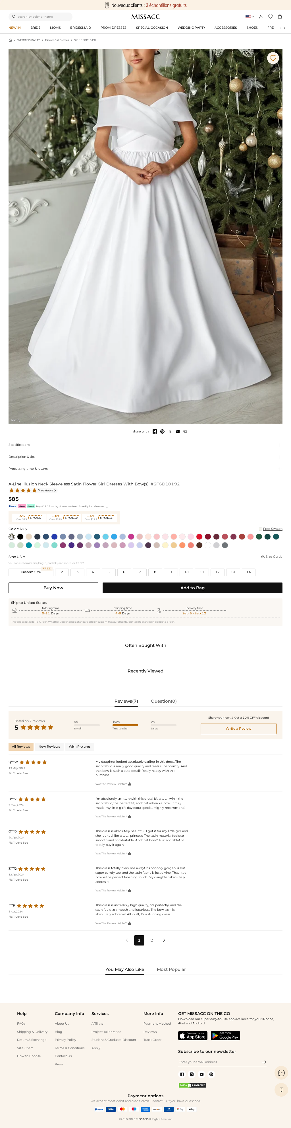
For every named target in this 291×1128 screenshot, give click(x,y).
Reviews (150, 1032)
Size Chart (25, 1048)
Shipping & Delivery (32, 1032)
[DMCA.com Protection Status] (192, 1087)
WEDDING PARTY (28, 40)
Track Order (152, 1040)
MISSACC (142, 1119)
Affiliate (97, 1024)
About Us (62, 1024)
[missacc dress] (145, 5)
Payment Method (157, 1024)
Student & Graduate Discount (114, 1040)
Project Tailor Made (106, 1032)
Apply (96, 1048)
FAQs (21, 1024)
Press (59, 1064)
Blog (58, 1032)
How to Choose (29, 1056)
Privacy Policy (65, 1040)
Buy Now (53, 587)
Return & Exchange (32, 1040)
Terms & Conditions (69, 1048)
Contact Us (63, 1056)
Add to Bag (192, 587)
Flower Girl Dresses (57, 40)
